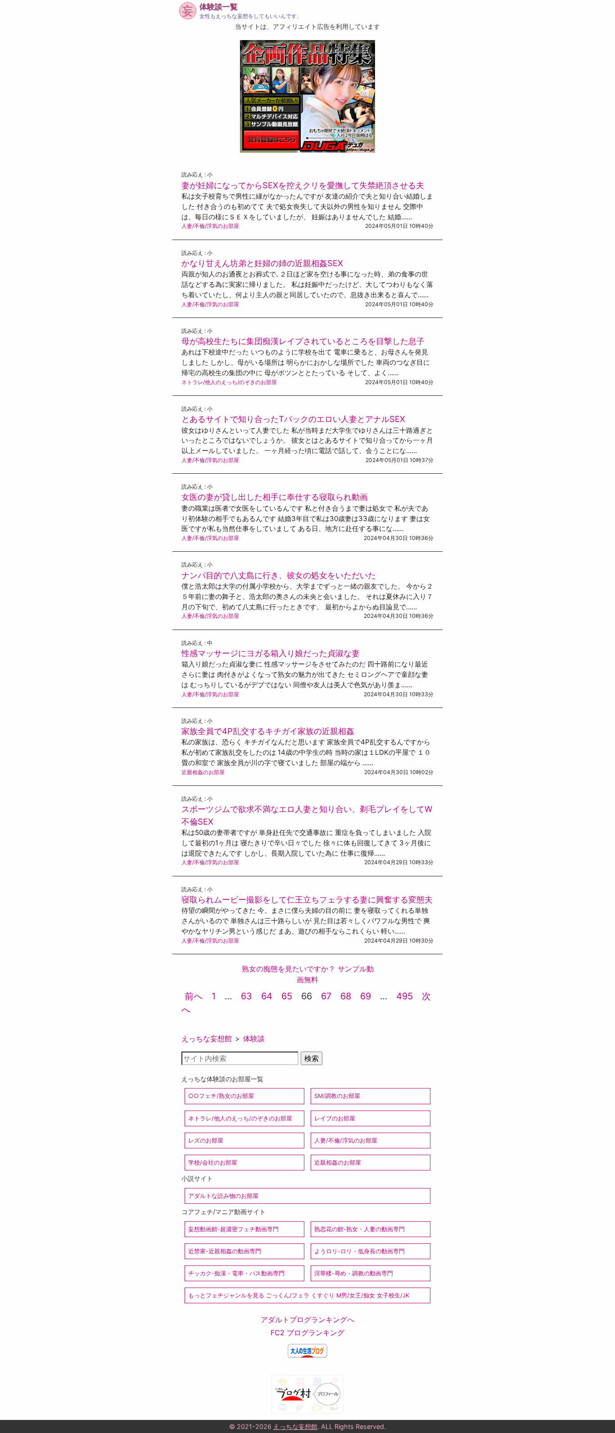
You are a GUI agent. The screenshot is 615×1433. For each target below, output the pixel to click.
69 (365, 996)
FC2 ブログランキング (307, 1332)
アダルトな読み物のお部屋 (223, 1196)
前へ (194, 996)
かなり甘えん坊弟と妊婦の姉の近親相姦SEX (262, 263)
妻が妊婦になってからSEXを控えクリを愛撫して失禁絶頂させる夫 (302, 185)
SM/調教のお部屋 (337, 1096)
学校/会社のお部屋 (212, 1162)
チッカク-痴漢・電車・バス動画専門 (236, 1273)
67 (326, 996)
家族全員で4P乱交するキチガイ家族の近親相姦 (267, 731)
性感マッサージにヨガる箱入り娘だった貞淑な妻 (270, 653)
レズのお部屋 (205, 1140)
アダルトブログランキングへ (307, 1319)
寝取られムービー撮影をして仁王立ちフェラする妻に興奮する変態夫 (307, 899)
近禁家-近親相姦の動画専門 (224, 1251)
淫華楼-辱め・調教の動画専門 (353, 1273)
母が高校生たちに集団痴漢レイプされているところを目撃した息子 (303, 341)
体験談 (254, 1038)
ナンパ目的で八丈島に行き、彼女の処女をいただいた (278, 575)
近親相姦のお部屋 (203, 772)
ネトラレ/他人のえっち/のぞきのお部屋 (229, 382)
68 (345, 996)
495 (404, 996)
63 (246, 996)
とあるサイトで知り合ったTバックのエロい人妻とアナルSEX (293, 419)
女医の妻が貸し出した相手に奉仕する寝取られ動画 (274, 497)
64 (266, 996)
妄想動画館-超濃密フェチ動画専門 (233, 1229)
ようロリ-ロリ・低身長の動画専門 (359, 1251)
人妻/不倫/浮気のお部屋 (210, 225)
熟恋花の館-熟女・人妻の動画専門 (359, 1229)
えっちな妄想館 (206, 1038)
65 (286, 996)
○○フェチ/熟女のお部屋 (221, 1096)
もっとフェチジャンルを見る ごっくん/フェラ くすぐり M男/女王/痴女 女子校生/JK (298, 1295)
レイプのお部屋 (334, 1118)
